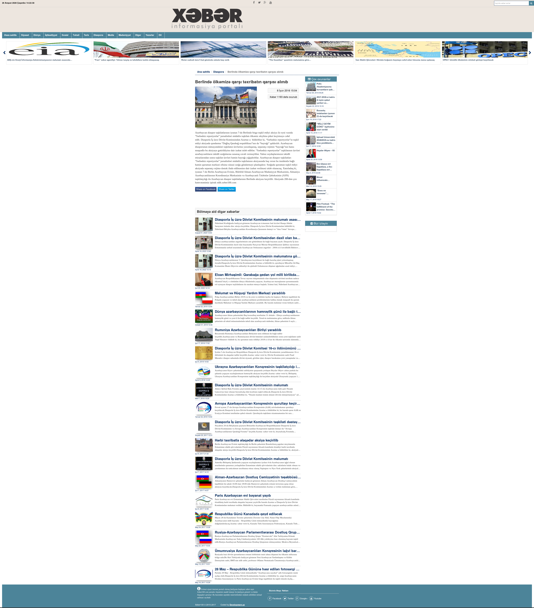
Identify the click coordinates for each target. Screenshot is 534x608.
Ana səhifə (203, 72)
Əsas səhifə (10, 35)
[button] (4, 52)
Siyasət (25, 35)
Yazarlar (150, 35)
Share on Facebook (206, 189)
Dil (160, 35)
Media (111, 35)
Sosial (65, 35)
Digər (138, 35)
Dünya (37, 35)
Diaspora (98, 35)
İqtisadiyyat (51, 35)
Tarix (86, 35)
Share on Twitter (227, 189)
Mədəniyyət (125, 35)
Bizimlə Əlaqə (275, 590)
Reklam (285, 590)
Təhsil (76, 35)
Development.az (237, 604)
